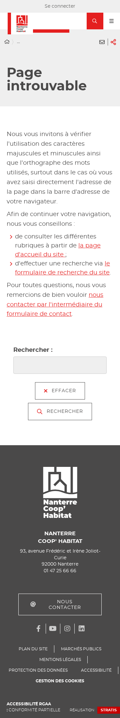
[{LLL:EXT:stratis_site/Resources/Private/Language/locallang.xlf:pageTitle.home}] (7, 42)
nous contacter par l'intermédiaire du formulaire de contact (55, 304)
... (18, 42)
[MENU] (111, 21)
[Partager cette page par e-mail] (102, 42)
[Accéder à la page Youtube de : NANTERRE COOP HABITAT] (53, 629)
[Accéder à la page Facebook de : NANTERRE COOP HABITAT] (39, 629)
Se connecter (60, 6)
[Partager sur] (113, 42)
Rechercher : (33, 350)
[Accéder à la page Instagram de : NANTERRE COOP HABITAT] (67, 629)
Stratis (109, 710)
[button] (95, 21)
